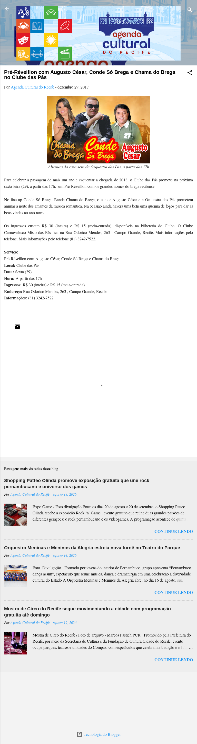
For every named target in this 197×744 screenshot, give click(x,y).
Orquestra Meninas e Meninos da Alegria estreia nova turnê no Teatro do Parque (92, 547)
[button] (190, 73)
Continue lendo (173, 531)
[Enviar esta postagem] (17, 328)
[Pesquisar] (190, 10)
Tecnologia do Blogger (102, 734)
